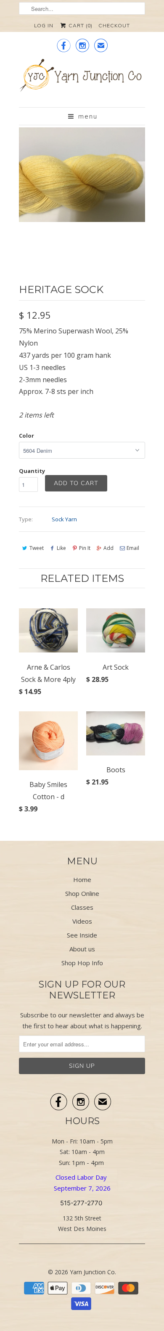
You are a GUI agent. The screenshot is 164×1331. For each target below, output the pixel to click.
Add (108, 548)
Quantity (32, 471)
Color (26, 435)
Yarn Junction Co (92, 1272)
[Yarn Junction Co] (82, 80)
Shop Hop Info (82, 963)
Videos (82, 921)
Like (61, 548)
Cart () (80, 25)
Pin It (84, 548)
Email (133, 548)
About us (82, 949)
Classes (82, 907)
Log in (43, 25)
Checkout (114, 25)
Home (82, 879)
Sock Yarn (64, 519)
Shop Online (82, 893)
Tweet (36, 548)
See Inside (82, 935)
